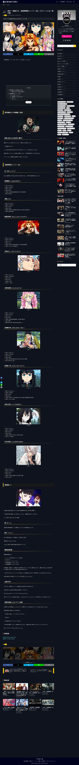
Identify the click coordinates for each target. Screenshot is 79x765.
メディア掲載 (37, 761)
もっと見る (28, 102)
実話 (69, 130)
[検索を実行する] (75, 46)
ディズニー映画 (63, 61)
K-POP (61, 56)
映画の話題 (62, 74)
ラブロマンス (70, 128)
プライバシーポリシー (50, 761)
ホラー (68, 122)
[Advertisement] (28, 73)
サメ (73, 116)
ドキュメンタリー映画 (64, 63)
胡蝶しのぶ (14, 98)
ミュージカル (69, 126)
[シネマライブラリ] (10, 2)
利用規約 (43, 761)
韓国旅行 (62, 92)
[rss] (41, 759)
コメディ (60, 116)
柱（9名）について (16, 95)
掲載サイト (32, 761)
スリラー (60, 118)
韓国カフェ (65, 134)
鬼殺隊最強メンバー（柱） (15, 93)
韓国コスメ (62, 89)
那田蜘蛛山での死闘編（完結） (16, 90)
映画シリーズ (62, 71)
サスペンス (67, 116)
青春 (59, 134)
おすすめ (60, 110)
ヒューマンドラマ (67, 120)
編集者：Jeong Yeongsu (9, 638)
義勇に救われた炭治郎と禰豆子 (18, 91)
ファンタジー (61, 122)
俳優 (59, 130)
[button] (8, 54)
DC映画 (61, 53)
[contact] (70, 40)
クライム (69, 112)
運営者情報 (26, 761)
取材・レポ (62, 68)
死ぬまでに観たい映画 (63, 132)
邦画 (5, 15)
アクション (67, 110)
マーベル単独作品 (62, 124)
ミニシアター (61, 126)
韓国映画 (62, 94)
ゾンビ (60, 120)
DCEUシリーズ (61, 101)
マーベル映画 (62, 66)
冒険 (64, 130)
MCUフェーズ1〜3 (62, 103)
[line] (65, 40)
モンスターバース (62, 128)
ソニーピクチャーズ (69, 118)
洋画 (61, 79)
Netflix (61, 58)
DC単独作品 (70, 101)
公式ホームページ (66, 36)
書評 (60, 76)
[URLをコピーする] (49, 54)
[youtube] (68, 40)
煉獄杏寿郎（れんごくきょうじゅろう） (20, 99)
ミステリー (71, 124)
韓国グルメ (62, 86)
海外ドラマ (62, 81)
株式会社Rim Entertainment (9, 637)
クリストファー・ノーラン (64, 114)
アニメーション (62, 112)
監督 (71, 132)
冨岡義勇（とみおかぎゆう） (18, 96)
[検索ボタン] (74, 2)
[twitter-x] (63, 40)
